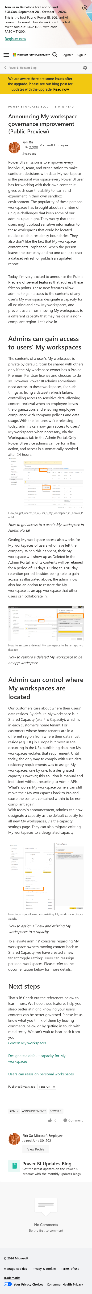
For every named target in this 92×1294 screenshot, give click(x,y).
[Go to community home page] (31, 54)
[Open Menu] (85, 67)
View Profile (35, 1149)
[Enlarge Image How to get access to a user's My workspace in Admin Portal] (46, 483)
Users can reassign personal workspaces (41, 1073)
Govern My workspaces (27, 1042)
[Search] (55, 55)
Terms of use (70, 1268)
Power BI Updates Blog (22, 67)
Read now (61, 89)
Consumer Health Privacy (65, 1284)
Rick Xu (27, 142)
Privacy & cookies (44, 1268)
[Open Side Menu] (6, 54)
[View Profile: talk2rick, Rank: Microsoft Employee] (14, 147)
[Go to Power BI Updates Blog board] (14, 1166)
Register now (15, 38)
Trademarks (12, 1278)
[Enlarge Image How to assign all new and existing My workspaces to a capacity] (46, 876)
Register (67, 55)
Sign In (81, 55)
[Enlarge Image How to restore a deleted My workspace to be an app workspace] (46, 623)
